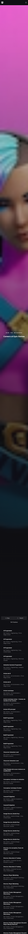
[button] (20, 618)
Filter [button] (8, 618)
